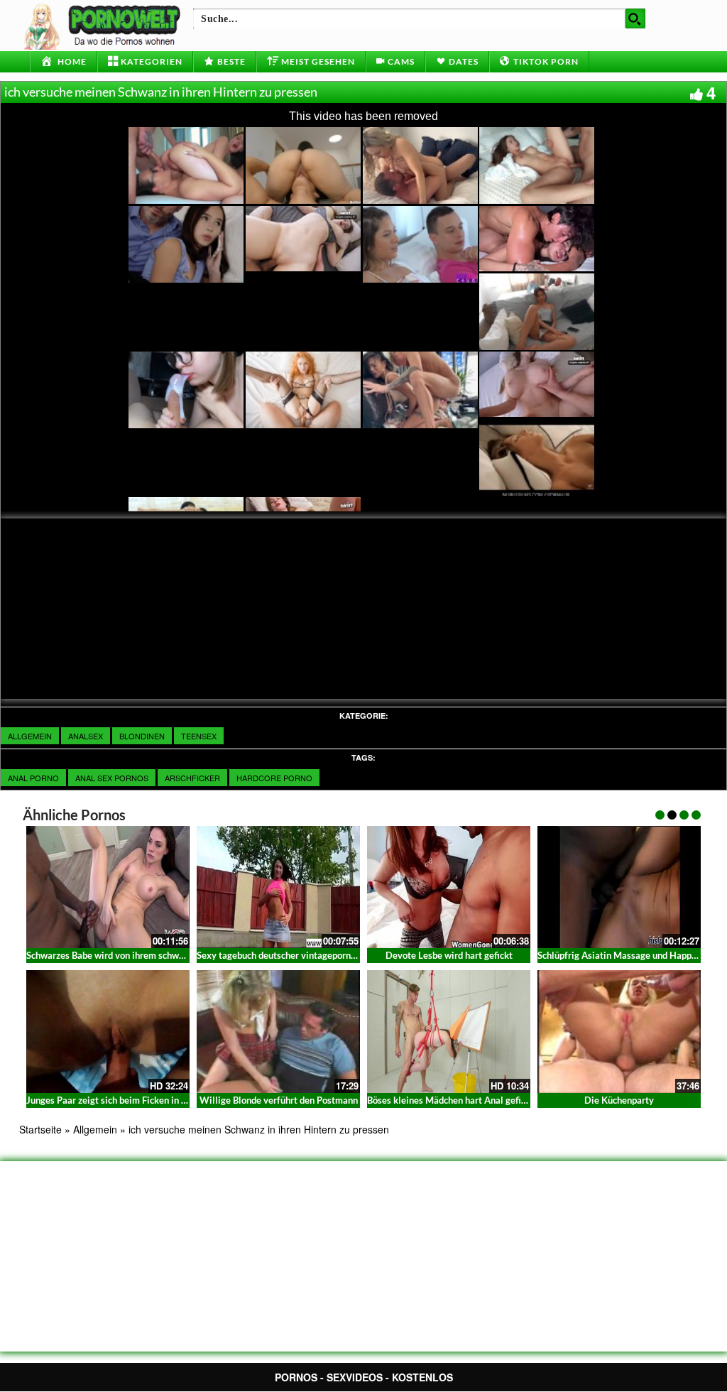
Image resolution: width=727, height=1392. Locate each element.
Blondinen (142, 735)
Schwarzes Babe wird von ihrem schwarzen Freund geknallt (147, 955)
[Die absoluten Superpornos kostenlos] (104, 25)
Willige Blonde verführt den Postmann (278, 1100)
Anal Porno (33, 777)
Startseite (40, 1129)
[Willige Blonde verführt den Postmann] (278, 1031)
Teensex (199, 735)
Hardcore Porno (274, 777)
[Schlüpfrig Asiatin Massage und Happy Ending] (619, 886)
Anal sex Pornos (111, 777)
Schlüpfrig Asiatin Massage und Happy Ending (631, 955)
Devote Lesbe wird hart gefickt (449, 955)
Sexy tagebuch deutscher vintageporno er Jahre (294, 955)
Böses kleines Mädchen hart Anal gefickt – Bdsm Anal (477, 1100)
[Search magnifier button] (635, 18)
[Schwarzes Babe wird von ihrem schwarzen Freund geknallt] (108, 886)
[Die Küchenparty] (619, 1031)
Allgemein (30, 735)
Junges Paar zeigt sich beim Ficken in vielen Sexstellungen (146, 1100)
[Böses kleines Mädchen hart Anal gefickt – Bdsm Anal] (448, 1031)
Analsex (85, 735)
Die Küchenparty (619, 1100)
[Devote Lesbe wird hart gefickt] (448, 886)
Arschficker (192, 777)
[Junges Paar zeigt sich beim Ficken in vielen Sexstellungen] (108, 1031)
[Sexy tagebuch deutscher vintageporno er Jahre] (278, 886)
